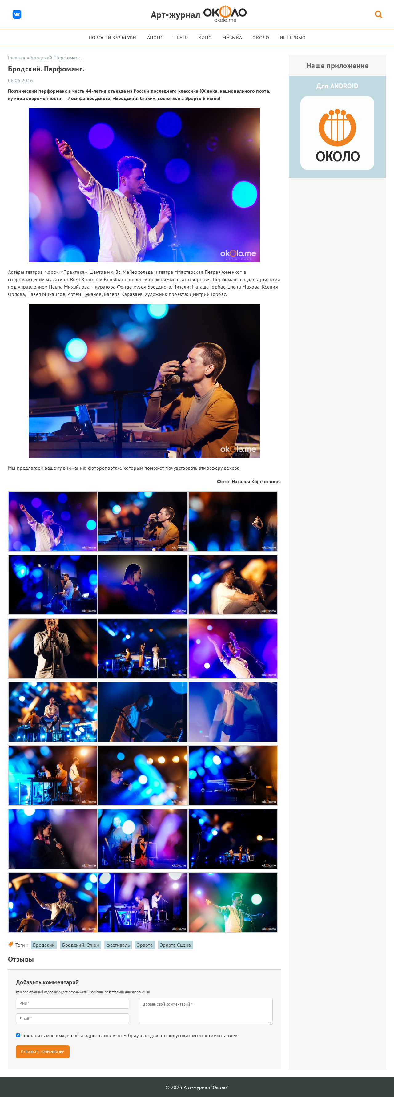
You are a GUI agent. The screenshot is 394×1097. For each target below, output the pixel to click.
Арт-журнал (175, 14)
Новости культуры (113, 37)
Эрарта (145, 945)
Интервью (293, 37)
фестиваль (118, 945)
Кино (205, 37)
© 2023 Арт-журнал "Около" (197, 1087)
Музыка (232, 37)
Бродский (44, 945)
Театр (181, 37)
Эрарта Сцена (175, 945)
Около (260, 37)
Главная (16, 58)
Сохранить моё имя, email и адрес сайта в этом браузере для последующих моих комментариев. (129, 1035)
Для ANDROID (337, 86)
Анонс (155, 37)
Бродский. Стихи (80, 945)
